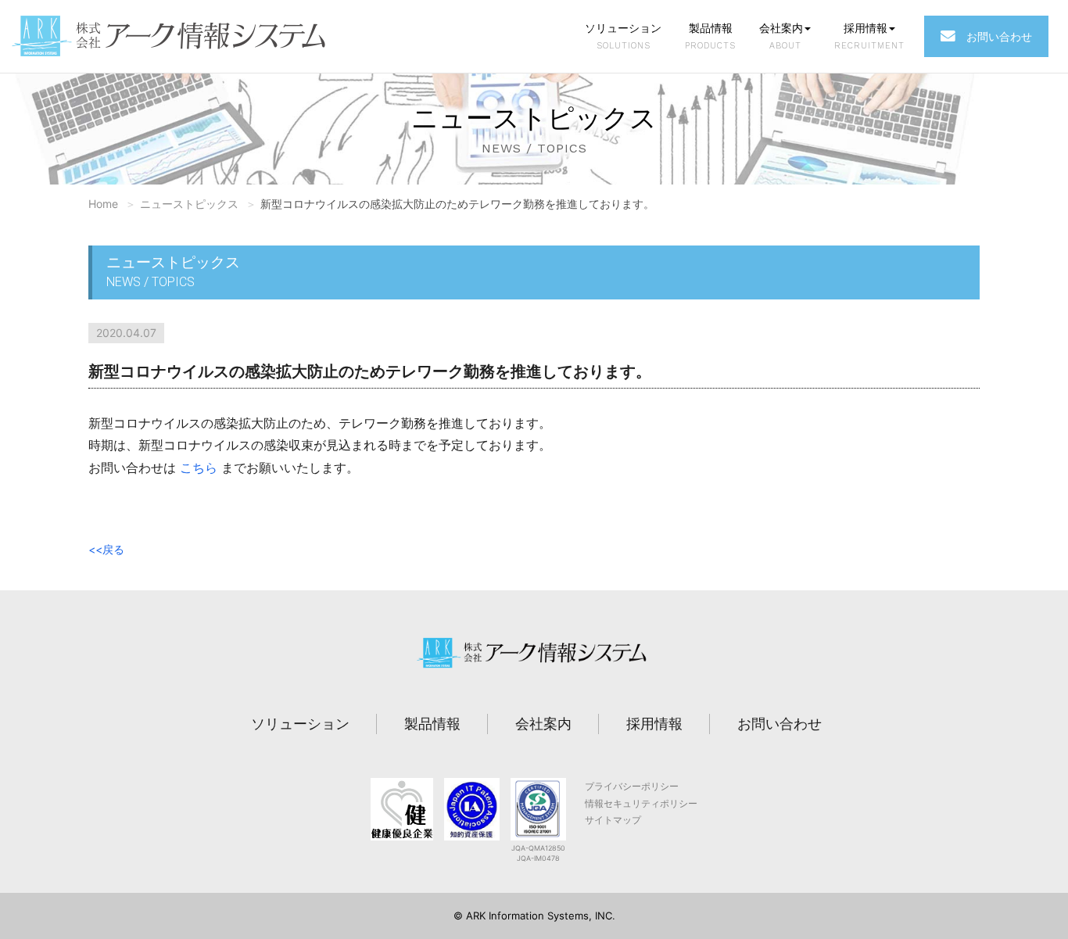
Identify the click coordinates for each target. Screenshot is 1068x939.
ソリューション (623, 36)
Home (103, 203)
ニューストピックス (189, 203)
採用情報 (869, 36)
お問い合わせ (993, 36)
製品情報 (710, 36)
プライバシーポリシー (632, 786)
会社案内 (781, 36)
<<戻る (106, 549)
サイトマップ (613, 820)
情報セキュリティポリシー (641, 803)
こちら (198, 467)
